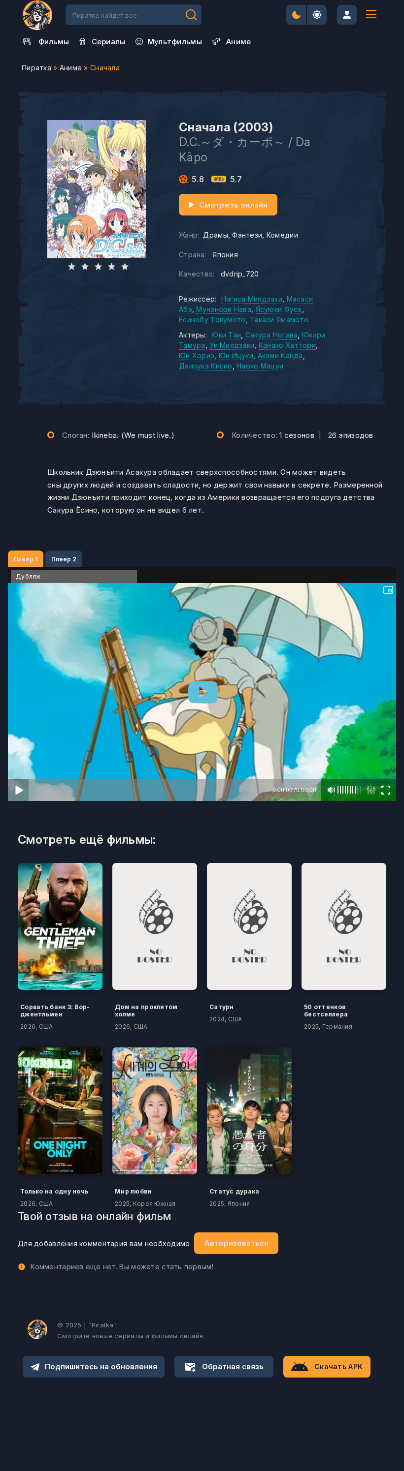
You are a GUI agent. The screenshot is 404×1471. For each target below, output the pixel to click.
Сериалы (109, 41)
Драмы (215, 235)
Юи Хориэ (196, 355)
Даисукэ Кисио (206, 366)
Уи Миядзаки (231, 345)
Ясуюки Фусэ (279, 309)
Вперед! (191, 15)
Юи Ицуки (236, 355)
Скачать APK (338, 1366)
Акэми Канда (280, 355)
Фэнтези (247, 235)
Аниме (71, 67)
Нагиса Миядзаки (251, 299)
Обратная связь (233, 1366)
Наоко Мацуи (259, 366)
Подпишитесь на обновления (101, 1366)
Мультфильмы (175, 41)
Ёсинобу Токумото (212, 319)
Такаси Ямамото (279, 319)
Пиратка (36, 67)
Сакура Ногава (271, 335)
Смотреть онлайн (233, 205)
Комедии (282, 235)
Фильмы (53, 41)
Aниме (238, 41)
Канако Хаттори (287, 345)
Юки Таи (226, 335)
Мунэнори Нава (223, 309)
